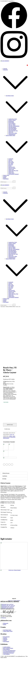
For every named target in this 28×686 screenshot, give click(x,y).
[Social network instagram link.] (14, 59)
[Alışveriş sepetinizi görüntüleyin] (1, 66)
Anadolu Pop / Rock (12, 119)
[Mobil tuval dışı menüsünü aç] (1, 186)
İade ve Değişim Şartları (8, 648)
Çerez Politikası (6, 654)
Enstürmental (11, 121)
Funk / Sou (10, 161)
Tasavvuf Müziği (11, 123)
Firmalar (5, 176)
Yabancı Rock (11, 172)
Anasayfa (5, 68)
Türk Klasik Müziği (12, 128)
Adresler (5, 640)
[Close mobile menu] (1, 189)
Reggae (9, 165)
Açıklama (4, 476)
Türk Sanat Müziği (12, 129)
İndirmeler (5, 639)
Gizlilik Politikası (6, 647)
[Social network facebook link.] (14, 28)
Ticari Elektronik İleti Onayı (9, 651)
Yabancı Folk (11, 169)
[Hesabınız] (1, 64)
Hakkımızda (5, 623)
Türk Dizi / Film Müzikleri (13, 126)
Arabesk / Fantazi (12, 120)
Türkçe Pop (10, 131)
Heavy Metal (11, 162)
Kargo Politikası (6, 649)
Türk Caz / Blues (11, 124)
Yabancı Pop (11, 171)
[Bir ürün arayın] (2, 62)
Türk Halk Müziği (12, 127)
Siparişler (5, 637)
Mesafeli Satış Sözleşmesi (8, 652)
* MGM (10, 436)
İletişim (4, 177)
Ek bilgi (4, 478)
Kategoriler (5, 69)
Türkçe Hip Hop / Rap (13, 130)
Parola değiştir (6, 641)
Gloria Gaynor (6, 473)
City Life (8, 437)
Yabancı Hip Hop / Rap (13, 170)
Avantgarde (10, 158)
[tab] (14, 473)
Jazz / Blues (10, 163)
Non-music (10, 164)
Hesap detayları (6, 636)
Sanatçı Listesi (6, 175)
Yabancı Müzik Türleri (10, 135)
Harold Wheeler (6, 438)
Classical (10, 159)
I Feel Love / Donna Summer (14, 600)
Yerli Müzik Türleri (10, 95)
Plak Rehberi (5, 178)
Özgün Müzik (11, 122)
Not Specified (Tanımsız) (13, 174)
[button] (6, 429)
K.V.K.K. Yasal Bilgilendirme (9, 650)
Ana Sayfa (3, 306)
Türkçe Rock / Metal (12, 133)
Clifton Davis (12, 437)
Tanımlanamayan (11, 134)
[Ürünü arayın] (14, 181)
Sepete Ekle (10, 424)
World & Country (12, 168)
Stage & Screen (11, 167)
